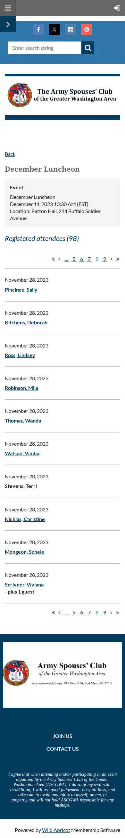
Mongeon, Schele (24, 552)
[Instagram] (70, 29)
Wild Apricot (56, 830)
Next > (111, 259)
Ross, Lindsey (20, 355)
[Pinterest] (86, 29)
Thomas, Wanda (23, 420)
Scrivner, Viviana (24, 584)
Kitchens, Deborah (26, 322)
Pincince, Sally (21, 289)
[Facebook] (38, 29)
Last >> (117, 259)
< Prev (59, 259)
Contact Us (62, 749)
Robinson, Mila (21, 388)
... (66, 259)
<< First (53, 259)
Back (10, 154)
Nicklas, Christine (25, 519)
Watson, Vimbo (22, 453)
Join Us (62, 736)
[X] (54, 29)
